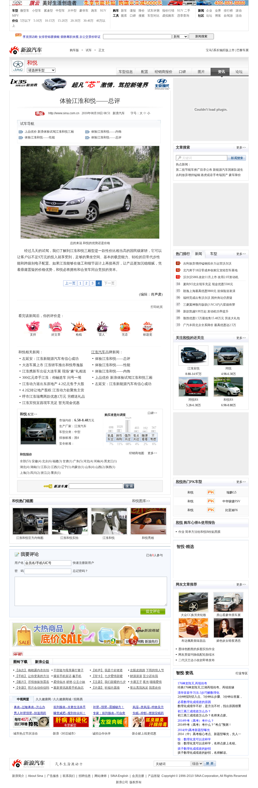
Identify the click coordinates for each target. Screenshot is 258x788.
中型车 (60, 10)
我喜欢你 (155, 687)
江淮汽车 (98, 352)
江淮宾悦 (193, 368)
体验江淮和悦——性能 (40, 137)
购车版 (74, 50)
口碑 (133, 15)
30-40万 (88, 20)
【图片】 (21, 682)
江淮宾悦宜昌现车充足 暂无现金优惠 (51, 403)
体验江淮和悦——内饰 (106, 131)
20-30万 (76, 20)
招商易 (78, 699)
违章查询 (183, 15)
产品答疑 (154, 776)
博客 (218, 15)
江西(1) (55, 467)
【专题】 (21, 687)
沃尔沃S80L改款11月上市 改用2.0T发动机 (210, 277)
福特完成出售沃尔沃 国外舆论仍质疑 (207, 298)
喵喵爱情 (156, 682)
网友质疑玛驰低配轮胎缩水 (196, 654)
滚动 (239, 10)
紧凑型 (48, 10)
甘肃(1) (67, 461)
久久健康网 (43, 699)
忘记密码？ (80, 571)
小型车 (36, 10)
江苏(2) (45, 467)
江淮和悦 (109, 538)
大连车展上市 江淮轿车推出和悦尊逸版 (52, 365)
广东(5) (78, 461)
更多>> (152, 453)
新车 (124, 10)
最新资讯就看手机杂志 (68, 687)
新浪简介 (18, 776)
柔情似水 (59, 682)
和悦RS (228, 399)
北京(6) (47, 461)
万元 (84, 420)
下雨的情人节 (155, 670)
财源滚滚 (136, 676)
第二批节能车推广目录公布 (194, 169)
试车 (89, 50)
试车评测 (153, 10)
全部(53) (25, 461)
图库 (124, 15)
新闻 (201, 10)
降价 (142, 10)
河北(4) (88, 461)
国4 (76, 438)
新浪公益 (42, 662)
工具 (116, 15)
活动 (239, 15)
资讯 (221, 72)
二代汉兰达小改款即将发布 (196, 660)
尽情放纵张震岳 (38, 682)
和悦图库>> (141, 501)
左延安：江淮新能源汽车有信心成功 (50, 359)
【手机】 (21, 676)
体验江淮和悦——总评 (106, 137)
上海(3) (24, 473)
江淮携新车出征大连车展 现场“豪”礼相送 (54, 371)
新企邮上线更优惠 (144, 733)
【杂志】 (21, 670)
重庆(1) (55, 473)
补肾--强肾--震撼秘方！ (108, 707)
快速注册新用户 (83, 563)
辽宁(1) (66, 467)
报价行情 (168, 10)
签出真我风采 (139, 687)
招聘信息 (85, 776)
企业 (209, 10)
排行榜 (228, 10)
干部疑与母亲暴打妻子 (68, 670)
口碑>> (152, 413)
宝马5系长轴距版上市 (220, 50)
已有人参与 (154, 555)
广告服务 (53, 776)
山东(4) (89, 467)
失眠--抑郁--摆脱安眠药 (148, 713)
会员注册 (138, 776)
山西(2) (100, 467)
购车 (116, 10)
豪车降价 (235, 175)
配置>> (32, 414)
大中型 (72, 10)
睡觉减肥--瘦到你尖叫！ (69, 713)
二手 (187, 10)
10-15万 (50, 20)
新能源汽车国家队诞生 (228, 169)
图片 (201, 72)
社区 (201, 15)
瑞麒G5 (231, 492)
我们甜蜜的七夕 (115, 682)
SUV (103, 10)
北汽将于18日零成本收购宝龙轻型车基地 (210, 270)
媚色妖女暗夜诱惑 (228, 641)
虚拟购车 (168, 15)
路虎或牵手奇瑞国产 (214, 175)
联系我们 (69, 776)
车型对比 (153, 15)
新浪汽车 (26, 50)
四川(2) (35, 473)
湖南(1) (35, 467)
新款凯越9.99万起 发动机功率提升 (206, 311)
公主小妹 (79, 682)
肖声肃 (156, 294)
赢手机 (76, 676)
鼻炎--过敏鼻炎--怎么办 (29, 707)
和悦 (32, 63)
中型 (77, 432)
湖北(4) (24, 467)
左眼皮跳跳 (137, 670)
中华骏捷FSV (231, 501)
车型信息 (126, 72)
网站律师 (100, 776)
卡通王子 (136, 682)
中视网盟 (23, 699)
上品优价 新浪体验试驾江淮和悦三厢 (49, 131)
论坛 (209, 15)
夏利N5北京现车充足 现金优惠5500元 (208, 284)
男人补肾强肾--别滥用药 (30, 713)
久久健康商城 (62, 699)
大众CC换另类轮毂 (193, 615)
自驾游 (228, 15)
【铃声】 (98, 670)
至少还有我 (150, 676)
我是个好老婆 (114, 670)
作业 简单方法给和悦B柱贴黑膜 (199, 532)
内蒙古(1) (78, 467)
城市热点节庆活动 (25, 733)
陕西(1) (110, 467)
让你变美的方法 (38, 676)
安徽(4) (36, 461)
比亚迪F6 (231, 510)
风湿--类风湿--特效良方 (148, 707)
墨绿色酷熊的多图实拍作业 (196, 649)
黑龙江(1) (110, 461)
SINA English (119, 776)
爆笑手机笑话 (62, 676)
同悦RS (193, 399)
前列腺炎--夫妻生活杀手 (69, 707)
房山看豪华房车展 (228, 615)
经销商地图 (136, 453)
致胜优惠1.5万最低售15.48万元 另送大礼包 (211, 318)
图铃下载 (20, 662)
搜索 (142, 15)
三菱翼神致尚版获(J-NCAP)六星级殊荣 (209, 304)
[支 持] (33, 326)
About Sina (35, 776)
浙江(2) (45, 473)
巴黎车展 (243, 50)
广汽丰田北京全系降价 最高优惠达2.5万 (209, 325)
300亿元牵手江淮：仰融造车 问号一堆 (51, 378)
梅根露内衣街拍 (38, 670)
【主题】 (98, 682)
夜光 (146, 682)
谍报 (133, 10)
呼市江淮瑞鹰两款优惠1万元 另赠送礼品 (53, 396)
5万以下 (25, 20)
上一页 (70, 283)
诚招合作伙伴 (101, 733)
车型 (15, 10)
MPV (15, 15)
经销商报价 (163, 72)
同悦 (228, 368)
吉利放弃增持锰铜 (188, 175)
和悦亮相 (148, 538)
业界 (218, 10)
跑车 (94, 10)
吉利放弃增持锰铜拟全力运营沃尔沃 (207, 263)
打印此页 (157, 307)
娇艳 (69, 682)
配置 (144, 72)
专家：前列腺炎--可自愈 (109, 713)
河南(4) (98, 461)
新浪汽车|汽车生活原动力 (68, 764)
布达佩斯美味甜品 (193, 641)
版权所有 (136, 782)
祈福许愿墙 (112, 687)
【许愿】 (98, 687)
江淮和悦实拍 (69, 538)
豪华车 (83, 10)
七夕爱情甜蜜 (114, 676)
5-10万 (38, 20)
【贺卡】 (98, 676)
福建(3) (57, 461)
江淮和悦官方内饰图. (30, 538)
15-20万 (63, 20)
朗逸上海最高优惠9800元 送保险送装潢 (209, 291)
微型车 (24, 10)
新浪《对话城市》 (65, 733)
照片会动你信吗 (38, 687)
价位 (15, 20)
